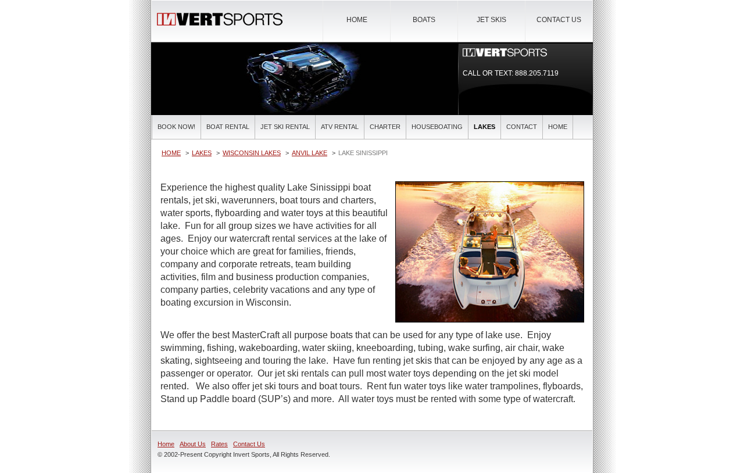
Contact (521, 126)
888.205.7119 (537, 73)
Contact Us (558, 20)
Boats (424, 20)
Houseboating (437, 126)
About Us (193, 443)
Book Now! (176, 126)
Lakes (484, 126)
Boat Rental (227, 126)
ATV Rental (340, 126)
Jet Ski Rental (285, 126)
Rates (219, 443)
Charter (385, 126)
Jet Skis (491, 20)
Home (356, 20)
